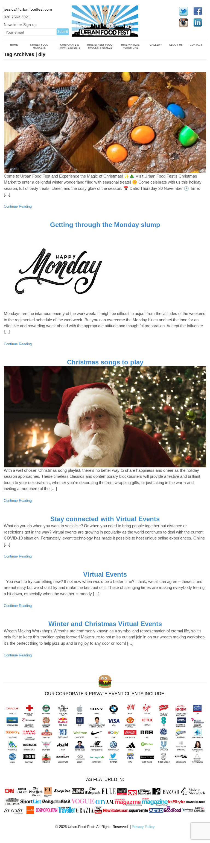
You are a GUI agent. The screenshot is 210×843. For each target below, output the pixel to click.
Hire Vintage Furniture (130, 46)
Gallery (156, 44)
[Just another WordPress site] (105, 33)
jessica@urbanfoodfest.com (28, 9)
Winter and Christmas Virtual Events (105, 623)
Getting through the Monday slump (105, 224)
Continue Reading (18, 206)
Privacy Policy (143, 827)
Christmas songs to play (105, 362)
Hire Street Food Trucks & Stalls (100, 46)
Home (14, 44)
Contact (196, 44)
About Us (176, 44)
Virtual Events (105, 574)
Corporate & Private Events (69, 46)
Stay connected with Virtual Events (105, 519)
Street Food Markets (39, 46)
